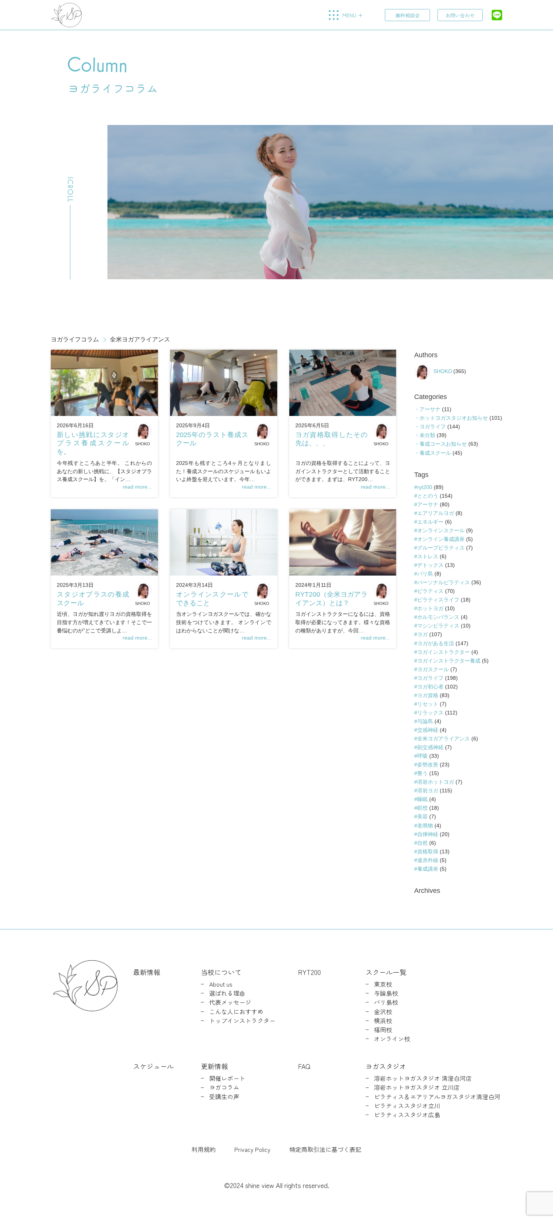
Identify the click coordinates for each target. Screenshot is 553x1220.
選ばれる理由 (227, 993)
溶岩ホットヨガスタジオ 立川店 (417, 1087)
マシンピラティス (438, 626)
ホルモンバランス (438, 617)
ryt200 (424, 487)
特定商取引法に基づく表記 (325, 1149)
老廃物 (425, 825)
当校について (221, 972)
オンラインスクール (441, 530)
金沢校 (383, 1011)
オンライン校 (392, 1038)
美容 (422, 816)
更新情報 (214, 1066)
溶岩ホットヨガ (435, 782)
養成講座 (427, 869)
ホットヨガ (430, 608)
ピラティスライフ (438, 600)
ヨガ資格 (427, 695)
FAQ (304, 1066)
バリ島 (425, 574)
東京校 (383, 984)
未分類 (427, 435)
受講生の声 (224, 1096)
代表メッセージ (230, 1002)
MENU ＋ (352, 15)
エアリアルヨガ (435, 513)
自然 (422, 843)
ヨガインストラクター (443, 652)
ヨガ (422, 634)
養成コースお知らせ (443, 444)
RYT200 (309, 972)
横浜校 (383, 1020)
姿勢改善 (427, 765)
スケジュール (153, 1066)
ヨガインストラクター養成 (448, 661)
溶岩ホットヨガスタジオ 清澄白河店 (423, 1078)
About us (220, 984)
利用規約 (203, 1149)
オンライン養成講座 (441, 539)
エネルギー (430, 522)
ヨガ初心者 (430, 687)
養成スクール (435, 453)
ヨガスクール (433, 669)
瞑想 (422, 808)
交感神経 (427, 730)
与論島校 (386, 993)
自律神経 (427, 834)
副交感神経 (430, 747)
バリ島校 (386, 1002)
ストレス (427, 556)
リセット (427, 704)
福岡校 (383, 1029)
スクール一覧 (386, 972)
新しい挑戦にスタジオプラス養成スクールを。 (93, 443)
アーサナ (430, 409)
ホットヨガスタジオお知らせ (453, 418)
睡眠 (422, 799)
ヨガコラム (224, 1087)
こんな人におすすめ (236, 1011)
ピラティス (430, 591)
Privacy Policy (252, 1149)
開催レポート (227, 1078)
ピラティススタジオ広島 (407, 1114)
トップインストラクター (242, 1020)
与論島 (425, 721)
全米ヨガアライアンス (443, 739)
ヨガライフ (432, 426)
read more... (137, 487)
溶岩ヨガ (427, 790)
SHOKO (142, 444)
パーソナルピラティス (443, 582)
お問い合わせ (460, 15)
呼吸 (422, 756)
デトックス (430, 565)
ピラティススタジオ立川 (407, 1105)
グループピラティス (441, 548)
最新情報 (146, 972)
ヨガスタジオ (386, 1066)
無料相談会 (407, 15)
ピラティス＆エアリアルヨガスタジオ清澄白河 (437, 1096)
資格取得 (427, 851)
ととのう (427, 496)
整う (422, 773)
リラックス (430, 713)
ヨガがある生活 (435, 643)
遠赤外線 (427, 860)
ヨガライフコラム (75, 339)
